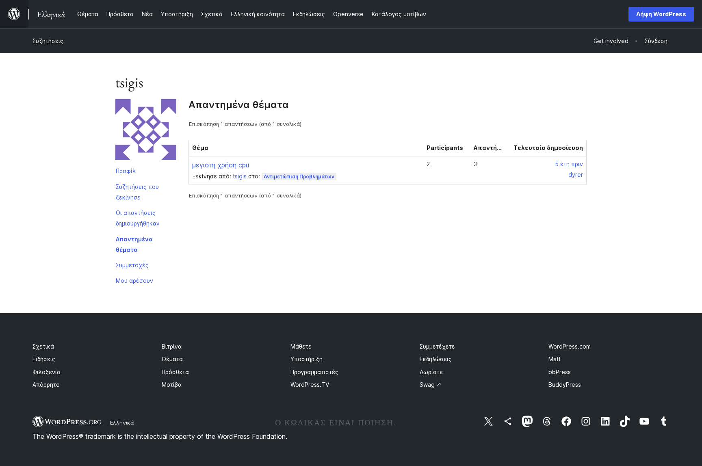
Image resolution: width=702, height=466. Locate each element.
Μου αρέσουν (134, 280)
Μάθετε (301, 346)
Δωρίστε (431, 371)
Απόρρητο (46, 384)
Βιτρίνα (172, 346)
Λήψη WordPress (661, 14)
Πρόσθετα (175, 371)
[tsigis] (145, 131)
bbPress (559, 371)
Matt (554, 358)
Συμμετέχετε (437, 346)
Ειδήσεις (43, 358)
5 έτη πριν (569, 163)
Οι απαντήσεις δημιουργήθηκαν (138, 218)
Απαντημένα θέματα (134, 244)
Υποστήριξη (306, 358)
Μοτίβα (172, 384)
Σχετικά (43, 346)
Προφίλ (126, 170)
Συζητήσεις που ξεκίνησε (137, 192)
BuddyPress (564, 384)
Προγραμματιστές (314, 371)
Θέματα (172, 358)
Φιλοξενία (46, 371)
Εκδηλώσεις (436, 358)
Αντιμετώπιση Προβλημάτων (299, 176)
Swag (431, 384)
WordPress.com (569, 346)
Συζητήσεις (47, 40)
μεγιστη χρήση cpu (220, 165)
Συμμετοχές (132, 265)
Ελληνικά (122, 422)
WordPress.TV (309, 384)
